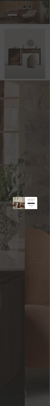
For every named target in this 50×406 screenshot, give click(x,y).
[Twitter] (33, 205)
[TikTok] (31, 205)
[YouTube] (32, 205)
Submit (31, 203)
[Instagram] (29, 205)
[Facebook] (28, 205)
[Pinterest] (30, 205)
